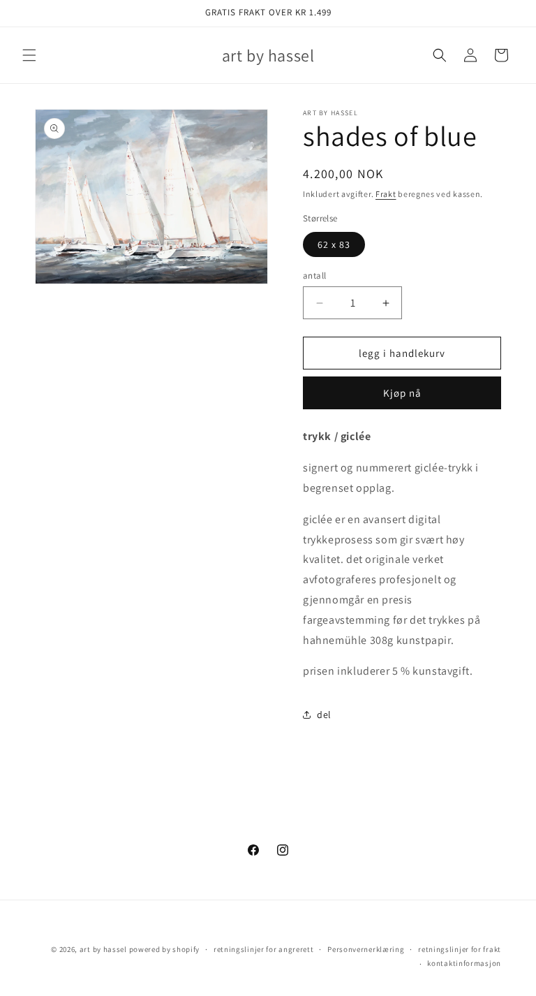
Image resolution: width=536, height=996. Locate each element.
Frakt (385, 194)
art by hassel (103, 949)
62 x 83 (334, 244)
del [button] (324, 714)
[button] (29, 55)
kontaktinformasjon (464, 963)
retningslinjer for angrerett (264, 949)
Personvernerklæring (365, 949)
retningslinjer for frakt (459, 949)
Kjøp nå (402, 393)
